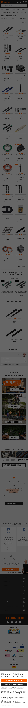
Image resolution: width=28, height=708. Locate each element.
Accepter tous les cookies (13, 680)
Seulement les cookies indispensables (14, 684)
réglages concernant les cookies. (14, 676)
